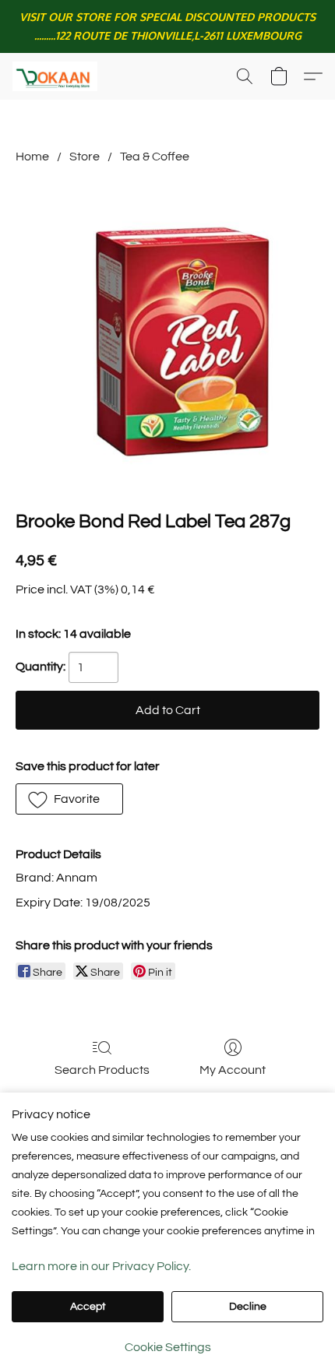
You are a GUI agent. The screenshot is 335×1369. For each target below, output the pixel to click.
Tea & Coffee (154, 156)
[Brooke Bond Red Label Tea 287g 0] (167, 334)
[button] (57, 76)
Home (32, 156)
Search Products (102, 1070)
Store (84, 156)
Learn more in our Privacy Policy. (101, 1266)
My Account (232, 1070)
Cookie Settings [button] (168, 1347)
